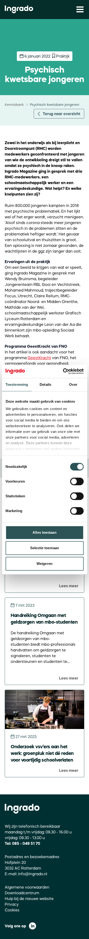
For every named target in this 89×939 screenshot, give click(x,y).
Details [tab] (45, 384)
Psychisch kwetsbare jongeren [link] (54, 104)
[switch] (77, 481)
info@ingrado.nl (32, 874)
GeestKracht (39, 358)
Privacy (12, 904)
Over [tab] (73, 384)
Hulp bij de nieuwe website (29, 898)
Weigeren (44, 564)
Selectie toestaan (44, 548)
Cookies (12, 910)
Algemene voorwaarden (27, 887)
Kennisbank (14, 104)
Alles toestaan (44, 532)
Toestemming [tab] (16, 384)
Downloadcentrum (22, 893)
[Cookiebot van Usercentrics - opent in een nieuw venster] (63, 371)
